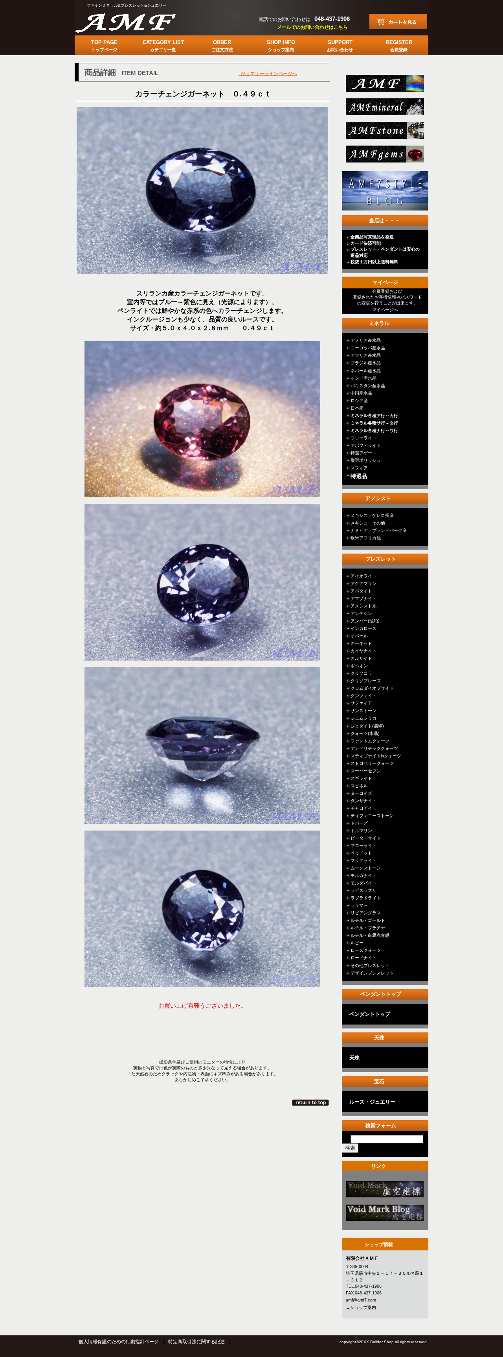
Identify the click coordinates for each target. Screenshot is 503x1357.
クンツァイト (363, 695)
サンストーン (363, 710)
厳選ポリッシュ (366, 460)
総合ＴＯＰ (384, 85)
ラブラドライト (366, 897)
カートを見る (398, 21)
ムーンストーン (366, 868)
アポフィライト (366, 445)
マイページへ (385, 309)
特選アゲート (363, 452)
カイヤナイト (363, 650)
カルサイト (361, 658)
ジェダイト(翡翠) (367, 726)
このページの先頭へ (311, 1102)
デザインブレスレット (372, 973)
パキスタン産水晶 (368, 385)
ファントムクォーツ (370, 741)
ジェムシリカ (363, 718)
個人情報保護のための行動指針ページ (119, 1341)
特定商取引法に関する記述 (196, 1341)
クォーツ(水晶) (365, 733)
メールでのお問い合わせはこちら (312, 27)
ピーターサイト (366, 838)
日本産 (357, 408)
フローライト (363, 438)
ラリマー (359, 905)
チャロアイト (363, 808)
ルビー (357, 942)
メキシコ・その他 (368, 523)
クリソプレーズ (366, 680)
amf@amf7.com (361, 1300)
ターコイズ (361, 793)
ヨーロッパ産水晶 (368, 347)
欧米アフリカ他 (366, 537)
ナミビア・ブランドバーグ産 (379, 530)
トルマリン (361, 830)
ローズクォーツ (366, 950)
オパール (359, 635)
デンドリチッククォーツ (374, 748)
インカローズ (363, 628)
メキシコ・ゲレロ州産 (372, 515)
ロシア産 (359, 400)
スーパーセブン (366, 770)
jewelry (384, 156)
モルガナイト (363, 875)
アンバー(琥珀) (365, 620)
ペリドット (361, 853)
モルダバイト (363, 883)
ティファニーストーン (372, 815)
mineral (384, 109)
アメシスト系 (363, 606)
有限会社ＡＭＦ (134, 21)
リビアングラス (366, 912)
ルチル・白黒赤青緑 (370, 935)
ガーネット (361, 643)
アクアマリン (363, 583)
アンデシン (361, 613)
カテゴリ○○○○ (384, 1191)
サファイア (361, 703)
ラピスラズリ (363, 890)
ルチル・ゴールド (368, 920)
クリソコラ (361, 673)
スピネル (359, 785)
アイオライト (363, 576)
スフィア (359, 467)
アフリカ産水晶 (366, 355)
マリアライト (363, 860)
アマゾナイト (363, 598)
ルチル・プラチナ (368, 927)
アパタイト (361, 591)
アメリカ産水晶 (366, 340)
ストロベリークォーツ (372, 763)
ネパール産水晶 (366, 370)
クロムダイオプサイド (372, 688)
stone (384, 133)
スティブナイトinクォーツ (376, 755)
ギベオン (359, 665)
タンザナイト (363, 800)
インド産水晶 (363, 378)
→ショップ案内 (361, 1307)
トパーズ (359, 823)
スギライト (361, 778)
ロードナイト (363, 957)
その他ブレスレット (370, 965)
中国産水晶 (361, 393)
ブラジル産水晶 (366, 362)
